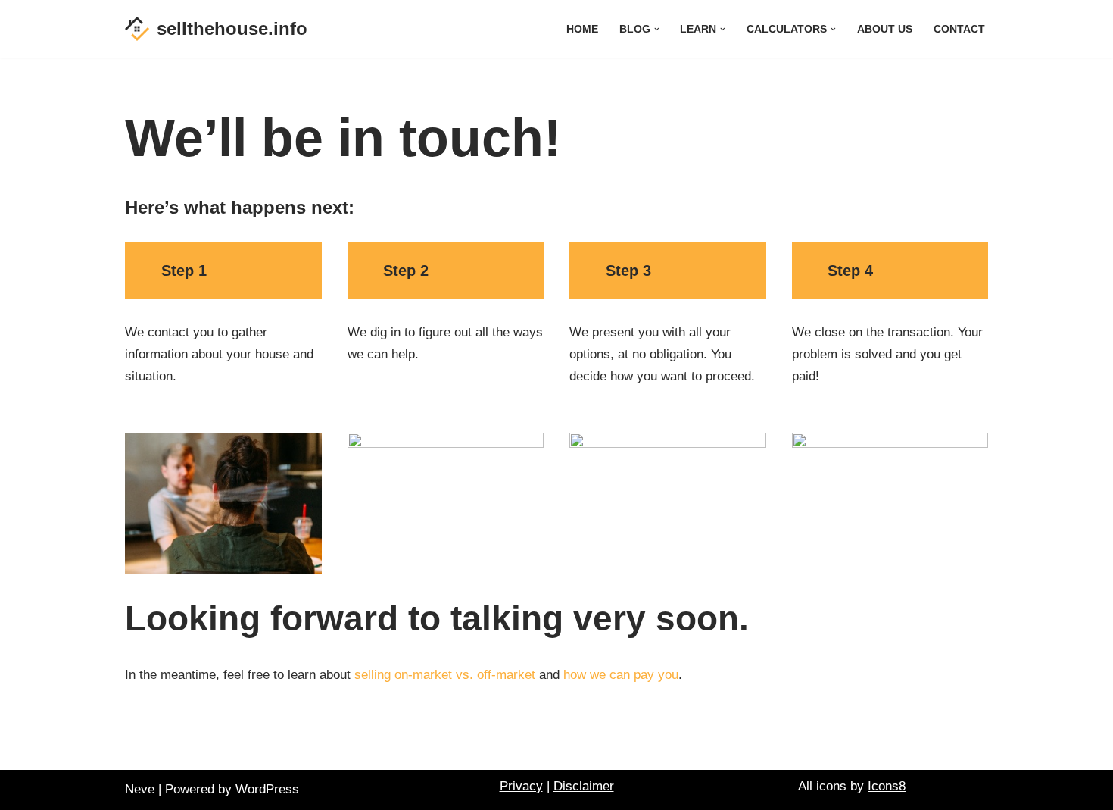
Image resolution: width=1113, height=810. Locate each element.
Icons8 (887, 786)
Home (582, 29)
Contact (959, 29)
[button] (656, 29)
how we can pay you (620, 675)
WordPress (267, 789)
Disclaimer (583, 786)
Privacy (521, 786)
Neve (139, 789)
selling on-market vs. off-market (444, 675)
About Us (884, 29)
